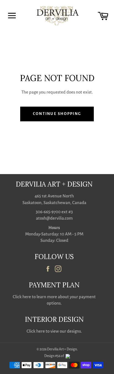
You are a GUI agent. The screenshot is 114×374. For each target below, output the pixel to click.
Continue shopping (57, 114)
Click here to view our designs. (54, 331)
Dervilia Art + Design (62, 349)
